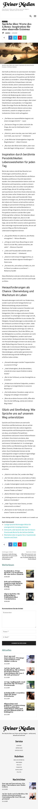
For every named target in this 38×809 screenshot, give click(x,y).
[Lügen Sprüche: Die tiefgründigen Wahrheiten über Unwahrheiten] (30, 597)
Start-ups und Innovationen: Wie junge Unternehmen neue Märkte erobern (14, 658)
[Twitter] (15, 38)
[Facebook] (10, 38)
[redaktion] (3, 33)
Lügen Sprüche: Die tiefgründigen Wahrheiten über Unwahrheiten (12, 596)
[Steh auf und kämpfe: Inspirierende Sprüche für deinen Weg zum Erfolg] (30, 584)
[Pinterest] (20, 38)
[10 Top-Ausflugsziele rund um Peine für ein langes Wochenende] (30, 685)
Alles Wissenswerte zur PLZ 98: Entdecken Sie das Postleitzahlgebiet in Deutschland (28, 556)
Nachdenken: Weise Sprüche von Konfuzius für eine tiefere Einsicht (13, 572)
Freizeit (4, 21)
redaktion (7, 33)
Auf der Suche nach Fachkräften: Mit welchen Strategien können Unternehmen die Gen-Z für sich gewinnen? (14, 671)
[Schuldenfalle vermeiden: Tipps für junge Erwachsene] (30, 696)
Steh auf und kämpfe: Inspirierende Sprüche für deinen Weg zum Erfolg (13, 584)
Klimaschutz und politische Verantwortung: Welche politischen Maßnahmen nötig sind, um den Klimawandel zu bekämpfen (14, 708)
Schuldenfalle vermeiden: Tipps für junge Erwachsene (14, 694)
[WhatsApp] (24, 38)
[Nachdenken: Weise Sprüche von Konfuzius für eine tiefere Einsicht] (30, 574)
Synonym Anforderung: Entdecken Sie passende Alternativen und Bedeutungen (9, 556)
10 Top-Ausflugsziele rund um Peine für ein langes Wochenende (14, 683)
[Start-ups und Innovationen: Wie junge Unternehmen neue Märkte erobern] (30, 659)
